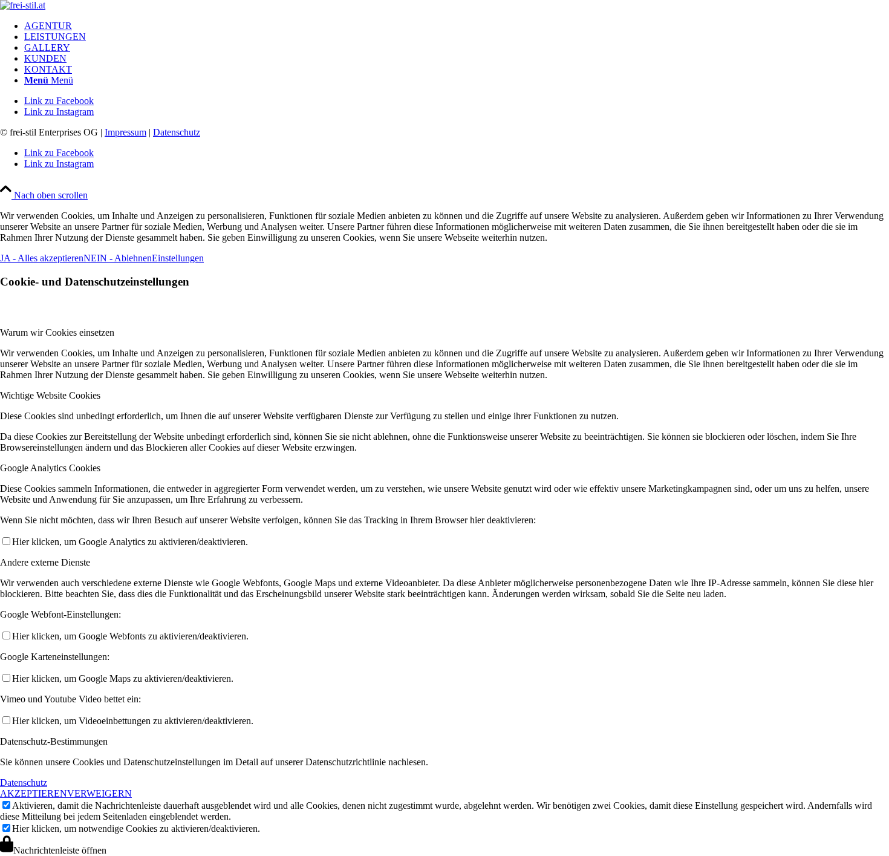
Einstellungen (178, 258)
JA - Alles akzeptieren (41, 258)
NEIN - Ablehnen (117, 258)
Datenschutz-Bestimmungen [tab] (54, 741)
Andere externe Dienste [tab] (45, 562)
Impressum (125, 132)
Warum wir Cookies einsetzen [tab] (57, 332)
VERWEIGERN (99, 793)
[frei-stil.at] (22, 5)
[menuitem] (456, 26)
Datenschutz (176, 132)
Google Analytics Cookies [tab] (50, 468)
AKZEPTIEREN (33, 793)
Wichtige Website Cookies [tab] (50, 395)
